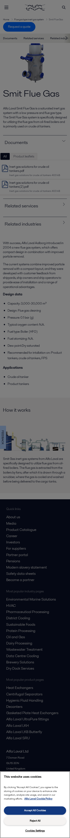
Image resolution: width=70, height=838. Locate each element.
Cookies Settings (35, 831)
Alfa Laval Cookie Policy (38, 799)
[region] (35, 804)
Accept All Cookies (35, 810)
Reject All (35, 821)
